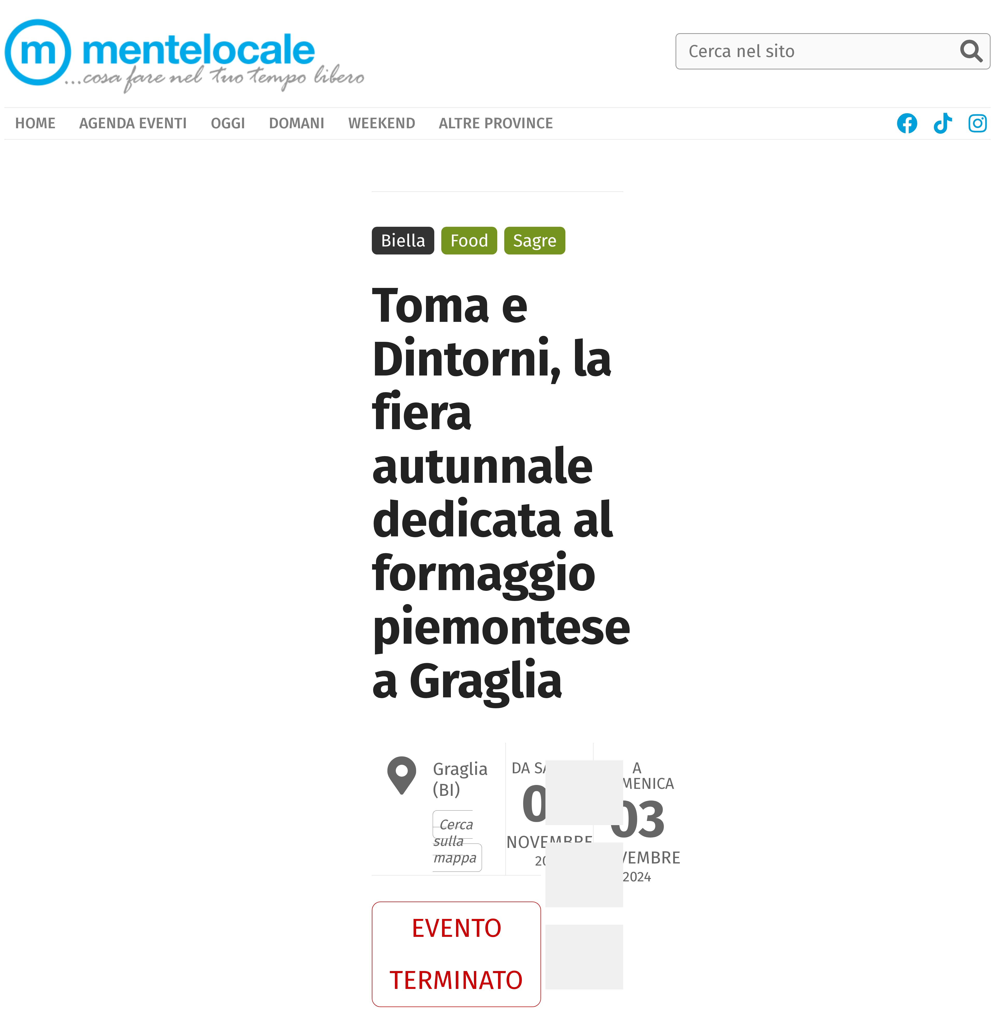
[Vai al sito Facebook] (907, 123)
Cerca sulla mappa (454, 841)
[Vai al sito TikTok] (943, 123)
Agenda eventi (133, 123)
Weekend (381, 123)
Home (35, 123)
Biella (403, 240)
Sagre (535, 240)
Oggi (228, 123)
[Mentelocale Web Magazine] (184, 52)
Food (469, 240)
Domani (297, 123)
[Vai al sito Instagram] (978, 123)
